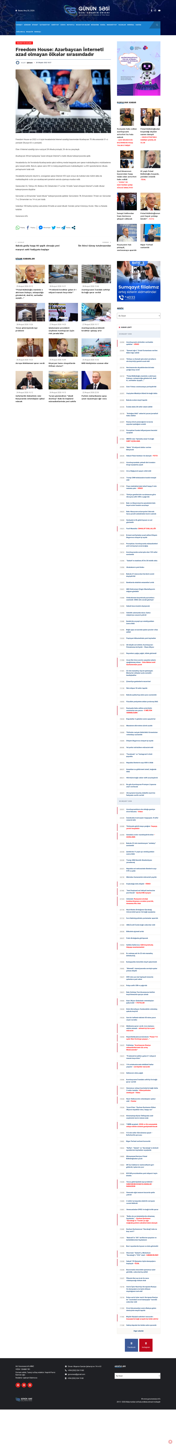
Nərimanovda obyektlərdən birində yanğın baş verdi (140, 369)
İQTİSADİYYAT (45, 25)
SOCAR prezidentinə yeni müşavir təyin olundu (141, 1174)
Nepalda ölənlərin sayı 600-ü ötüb (139, 763)
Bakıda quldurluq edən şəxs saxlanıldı (141, 695)
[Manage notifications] (170, 1442)
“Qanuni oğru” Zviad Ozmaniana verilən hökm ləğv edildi (141, 352)
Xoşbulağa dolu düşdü (138, 884)
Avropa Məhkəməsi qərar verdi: (30, 363)
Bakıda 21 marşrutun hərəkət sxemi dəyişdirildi (140, 575)
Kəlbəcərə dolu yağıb (134, 1073)
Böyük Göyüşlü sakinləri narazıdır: (142, 1318)
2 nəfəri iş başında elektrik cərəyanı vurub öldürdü (140, 1202)
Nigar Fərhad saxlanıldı (146, 246)
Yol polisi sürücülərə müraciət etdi (139, 747)
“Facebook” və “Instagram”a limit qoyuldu (139, 755)
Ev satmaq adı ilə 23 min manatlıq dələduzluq (139, 954)
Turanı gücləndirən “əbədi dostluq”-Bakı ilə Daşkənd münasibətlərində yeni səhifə (62, 399)
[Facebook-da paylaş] (30, 228)
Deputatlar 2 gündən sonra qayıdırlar (141, 719)
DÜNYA (62, 25)
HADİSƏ (138, 25)
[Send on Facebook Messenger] (45, 228)
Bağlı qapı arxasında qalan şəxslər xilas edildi (142, 631)
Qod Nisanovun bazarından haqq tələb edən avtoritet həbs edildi (126, 179)
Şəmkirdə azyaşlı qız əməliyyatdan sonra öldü (140, 622)
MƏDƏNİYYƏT (112, 25)
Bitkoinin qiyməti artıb (135, 931)
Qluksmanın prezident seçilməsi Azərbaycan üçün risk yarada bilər (61, 331)
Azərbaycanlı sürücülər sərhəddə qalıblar (139, 343)
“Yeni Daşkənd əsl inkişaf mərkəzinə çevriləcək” (140, 892)
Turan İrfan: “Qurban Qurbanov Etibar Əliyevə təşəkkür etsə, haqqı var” (141, 1108)
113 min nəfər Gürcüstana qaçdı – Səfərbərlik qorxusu (139, 1134)
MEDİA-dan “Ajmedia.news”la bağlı (140, 440)
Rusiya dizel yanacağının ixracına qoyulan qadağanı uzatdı (139, 423)
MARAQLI (37, 32)
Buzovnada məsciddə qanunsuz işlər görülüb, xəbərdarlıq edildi (141, 1271)
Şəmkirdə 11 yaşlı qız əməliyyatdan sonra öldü (140, 853)
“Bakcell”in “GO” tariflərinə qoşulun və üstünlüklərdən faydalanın (141, 1239)
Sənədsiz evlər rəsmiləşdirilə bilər (140, 836)
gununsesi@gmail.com (76, 1374)
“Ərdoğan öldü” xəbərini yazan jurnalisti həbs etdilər (142, 414)
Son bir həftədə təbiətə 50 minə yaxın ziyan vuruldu (141, 1019)
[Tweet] (56, 228)
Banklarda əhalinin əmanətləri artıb (140, 582)
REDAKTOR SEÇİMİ (83, 25)
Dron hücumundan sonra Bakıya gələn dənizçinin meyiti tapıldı (141, 1309)
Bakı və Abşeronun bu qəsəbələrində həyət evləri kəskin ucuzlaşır (140, 504)
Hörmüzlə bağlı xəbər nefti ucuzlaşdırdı (142, 778)
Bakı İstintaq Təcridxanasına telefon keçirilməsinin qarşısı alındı (140, 993)
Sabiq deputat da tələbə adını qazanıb (141, 1325)
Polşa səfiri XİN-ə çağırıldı (136, 985)
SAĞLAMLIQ (20, 32)
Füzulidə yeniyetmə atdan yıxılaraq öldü (142, 701)
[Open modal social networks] (73, 228)
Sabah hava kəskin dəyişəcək (138, 606)
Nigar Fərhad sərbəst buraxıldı (138, 1141)
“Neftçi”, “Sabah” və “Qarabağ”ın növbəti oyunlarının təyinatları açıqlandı (142, 1149)
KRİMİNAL (130, 25)
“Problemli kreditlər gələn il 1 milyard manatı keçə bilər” (141, 1057)
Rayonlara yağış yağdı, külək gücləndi (141, 653)
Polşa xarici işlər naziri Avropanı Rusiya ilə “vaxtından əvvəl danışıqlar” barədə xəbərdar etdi (142, 1299)
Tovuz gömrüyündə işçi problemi (139, 1184)
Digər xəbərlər (139, 1331)
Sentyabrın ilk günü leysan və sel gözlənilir (139, 521)
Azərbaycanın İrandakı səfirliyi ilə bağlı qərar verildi (141, 1081)
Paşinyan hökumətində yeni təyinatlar (141, 638)
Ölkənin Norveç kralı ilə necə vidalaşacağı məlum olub (137, 1279)
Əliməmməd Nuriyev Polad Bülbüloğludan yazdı (136, 1157)
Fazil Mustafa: (141, 528)
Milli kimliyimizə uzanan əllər (95, 363)
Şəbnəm (30, 63)
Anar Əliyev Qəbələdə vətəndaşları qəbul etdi (140, 1002)
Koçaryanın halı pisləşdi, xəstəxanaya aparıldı (126, 247)
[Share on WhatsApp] (20, 228)
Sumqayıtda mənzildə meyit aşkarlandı (141, 962)
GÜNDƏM (27, 25)
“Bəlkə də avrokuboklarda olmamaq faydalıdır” (141, 1219)
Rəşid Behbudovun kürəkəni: (142, 1038)
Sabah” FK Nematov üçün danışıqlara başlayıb (141, 1262)
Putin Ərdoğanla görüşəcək (137, 938)
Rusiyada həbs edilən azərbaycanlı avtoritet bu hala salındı (127, 137)
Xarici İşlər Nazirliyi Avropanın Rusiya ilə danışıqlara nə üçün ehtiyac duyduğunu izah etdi (141, 1289)
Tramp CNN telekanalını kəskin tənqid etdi (141, 479)
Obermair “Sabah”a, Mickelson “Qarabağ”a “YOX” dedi (142, 1254)
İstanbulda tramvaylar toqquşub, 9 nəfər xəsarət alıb (142, 819)
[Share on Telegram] (65, 228)
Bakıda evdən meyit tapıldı (136, 400)
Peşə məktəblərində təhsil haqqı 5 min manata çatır (141, 487)
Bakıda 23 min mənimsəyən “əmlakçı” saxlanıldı (141, 844)
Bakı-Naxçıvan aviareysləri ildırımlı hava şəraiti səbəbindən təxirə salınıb (141, 513)
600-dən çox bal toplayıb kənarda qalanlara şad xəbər (139, 978)
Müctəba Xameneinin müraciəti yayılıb (141, 877)
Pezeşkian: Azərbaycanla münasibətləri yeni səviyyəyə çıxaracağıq (142, 545)
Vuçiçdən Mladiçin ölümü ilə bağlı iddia (141, 393)
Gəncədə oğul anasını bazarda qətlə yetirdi (140, 1193)
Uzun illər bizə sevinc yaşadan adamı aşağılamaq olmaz (141, 662)
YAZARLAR (122, 25)
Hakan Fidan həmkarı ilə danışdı (142, 456)
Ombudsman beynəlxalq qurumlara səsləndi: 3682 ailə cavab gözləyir (140, 599)
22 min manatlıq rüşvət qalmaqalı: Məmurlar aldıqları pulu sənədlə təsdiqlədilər (139, 673)
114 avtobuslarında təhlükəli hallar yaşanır (140, 1065)
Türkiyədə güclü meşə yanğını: (141, 827)
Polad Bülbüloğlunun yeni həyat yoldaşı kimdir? (150, 216)
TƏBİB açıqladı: (141, 1125)
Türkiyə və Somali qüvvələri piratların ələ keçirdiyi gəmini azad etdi (141, 360)
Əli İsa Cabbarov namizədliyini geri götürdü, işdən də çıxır (140, 1166)
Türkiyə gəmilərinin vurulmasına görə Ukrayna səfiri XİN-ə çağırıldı (141, 496)
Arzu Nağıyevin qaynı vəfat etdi (138, 471)
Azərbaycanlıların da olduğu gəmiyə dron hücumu (140, 810)
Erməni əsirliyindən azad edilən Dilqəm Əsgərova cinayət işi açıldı (141, 536)
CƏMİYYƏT (55, 25)
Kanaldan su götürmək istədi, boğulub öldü (141, 770)
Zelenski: (140, 901)
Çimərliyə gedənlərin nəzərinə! (138, 681)
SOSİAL (102, 25)
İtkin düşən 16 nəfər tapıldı (136, 688)
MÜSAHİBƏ (95, 25)
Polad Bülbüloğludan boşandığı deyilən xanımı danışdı (150, 136)
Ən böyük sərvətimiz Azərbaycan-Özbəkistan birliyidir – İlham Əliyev (140, 646)
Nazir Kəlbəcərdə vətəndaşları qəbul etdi (140, 1100)
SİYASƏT (35, 25)
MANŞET (19, 25)
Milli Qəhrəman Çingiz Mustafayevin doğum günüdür (140, 590)
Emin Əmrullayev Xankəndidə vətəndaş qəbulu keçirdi (141, 1010)
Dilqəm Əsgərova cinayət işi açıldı (139, 741)
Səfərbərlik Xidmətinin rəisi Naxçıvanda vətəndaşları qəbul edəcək (30, 399)
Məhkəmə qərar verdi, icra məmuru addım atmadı (140, 1028)
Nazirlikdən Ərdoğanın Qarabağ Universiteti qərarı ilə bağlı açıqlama (140, 911)
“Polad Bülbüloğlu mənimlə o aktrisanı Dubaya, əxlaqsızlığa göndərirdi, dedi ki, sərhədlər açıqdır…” (141, 378)
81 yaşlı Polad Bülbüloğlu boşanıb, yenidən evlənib (149, 175)
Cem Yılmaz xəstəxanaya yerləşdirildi (141, 387)
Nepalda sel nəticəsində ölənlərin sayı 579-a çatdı (141, 870)
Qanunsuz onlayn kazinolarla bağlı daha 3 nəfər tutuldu (142, 1090)
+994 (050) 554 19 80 (76, 1370)
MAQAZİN (29, 32)
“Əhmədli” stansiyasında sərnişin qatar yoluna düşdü (141, 969)
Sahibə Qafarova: (139, 946)
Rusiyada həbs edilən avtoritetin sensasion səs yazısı (139, 710)
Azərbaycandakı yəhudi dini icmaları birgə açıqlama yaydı (140, 463)
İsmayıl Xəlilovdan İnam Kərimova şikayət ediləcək (125, 216)
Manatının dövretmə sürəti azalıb (139, 726)
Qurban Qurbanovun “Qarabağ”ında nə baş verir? (141, 1230)
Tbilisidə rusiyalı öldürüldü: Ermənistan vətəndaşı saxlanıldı (142, 733)
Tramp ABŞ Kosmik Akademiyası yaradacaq (139, 861)
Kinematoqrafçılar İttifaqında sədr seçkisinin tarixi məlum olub (139, 1117)
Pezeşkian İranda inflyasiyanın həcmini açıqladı (141, 431)
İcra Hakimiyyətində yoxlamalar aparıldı (142, 918)
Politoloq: (138, 1047)
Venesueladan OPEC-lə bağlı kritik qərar (142, 1209)
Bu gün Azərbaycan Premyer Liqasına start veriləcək (141, 785)
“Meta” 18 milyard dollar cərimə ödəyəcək (138, 448)
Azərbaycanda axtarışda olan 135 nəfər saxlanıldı (142, 553)
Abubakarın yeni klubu (135, 567)
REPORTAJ (71, 25)
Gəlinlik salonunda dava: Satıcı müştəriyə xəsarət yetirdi (138, 614)
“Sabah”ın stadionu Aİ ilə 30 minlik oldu (141, 561)
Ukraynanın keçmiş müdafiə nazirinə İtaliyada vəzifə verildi (140, 794)
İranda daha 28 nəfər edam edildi (139, 407)
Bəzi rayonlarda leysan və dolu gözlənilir (142, 1246)
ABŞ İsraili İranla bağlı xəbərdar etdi (140, 925)
